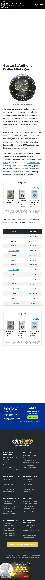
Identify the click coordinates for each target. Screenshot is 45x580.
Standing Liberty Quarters (10, 506)
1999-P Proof (14, 303)
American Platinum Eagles (31, 462)
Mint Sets (6, 464)
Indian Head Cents (8, 528)
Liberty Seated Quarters (10, 501)
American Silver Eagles (30, 457)
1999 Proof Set (24, 172)
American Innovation (9, 491)
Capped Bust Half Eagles (30, 501)
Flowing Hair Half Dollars (30, 532)
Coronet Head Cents (9, 535)
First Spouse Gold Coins (29, 467)
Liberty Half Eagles (28, 508)
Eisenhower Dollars (8, 484)
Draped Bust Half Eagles (30, 506)
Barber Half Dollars (28, 537)
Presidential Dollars (8, 489)
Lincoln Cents (7, 523)
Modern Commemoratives (10, 460)
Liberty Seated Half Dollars (30, 535)
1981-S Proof (14, 289)
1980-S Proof (14, 269)
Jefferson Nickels (28, 481)
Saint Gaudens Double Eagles (11, 469)
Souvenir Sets (7, 467)
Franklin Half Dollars (29, 525)
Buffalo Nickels (27, 479)
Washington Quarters (9, 508)
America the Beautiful (9, 513)
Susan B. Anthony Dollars (16, 4)
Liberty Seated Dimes (29, 489)
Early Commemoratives (10, 457)
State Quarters (7, 511)
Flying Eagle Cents (8, 525)
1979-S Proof (14, 250)
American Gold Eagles (29, 460)
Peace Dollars (7, 481)
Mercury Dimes (27, 484)
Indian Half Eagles (28, 511)
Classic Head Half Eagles (30, 503)
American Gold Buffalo (29, 465)
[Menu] (41, 4)
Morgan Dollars (7, 479)
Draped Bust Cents (8, 530)
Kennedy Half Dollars (29, 527)
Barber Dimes (27, 491)
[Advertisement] (22, 35)
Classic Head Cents (8, 533)
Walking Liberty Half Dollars (31, 530)
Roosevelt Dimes (28, 486)
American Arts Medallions (30, 455)
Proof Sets (6, 462)
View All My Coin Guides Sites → (22, 545)
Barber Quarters (7, 503)
